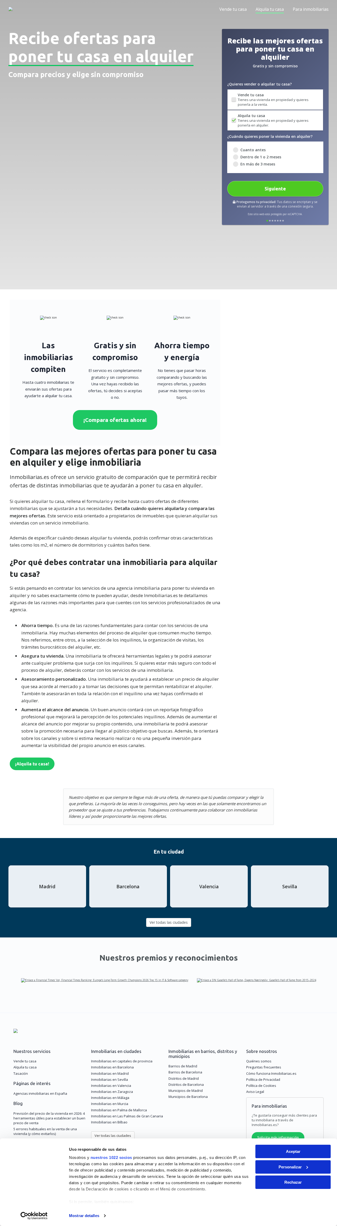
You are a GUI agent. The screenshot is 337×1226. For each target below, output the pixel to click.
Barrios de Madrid (182, 1066)
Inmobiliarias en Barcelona (112, 1067)
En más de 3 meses (257, 164)
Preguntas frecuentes (263, 1067)
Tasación (20, 1073)
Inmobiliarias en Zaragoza (112, 1091)
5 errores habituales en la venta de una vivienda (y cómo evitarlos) (45, 1131)
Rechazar (293, 1182)
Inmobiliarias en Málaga (110, 1097)
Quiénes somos (258, 1061)
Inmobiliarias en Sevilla (109, 1079)
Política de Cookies (261, 1085)
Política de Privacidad (263, 1079)
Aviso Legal (255, 1091)
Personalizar (290, 1167)
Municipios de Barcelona (188, 1096)
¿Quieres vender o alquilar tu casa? (259, 84)
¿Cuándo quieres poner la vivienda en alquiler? (270, 136)
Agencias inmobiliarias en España (40, 1093)
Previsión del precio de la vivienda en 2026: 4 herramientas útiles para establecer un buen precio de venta (49, 1118)
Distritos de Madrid (183, 1078)
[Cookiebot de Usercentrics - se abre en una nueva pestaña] (34, 1216)
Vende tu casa (233, 9)
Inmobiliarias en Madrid (110, 1073)
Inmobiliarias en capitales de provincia (121, 1061)
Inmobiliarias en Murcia (109, 1103)
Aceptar (293, 1151)
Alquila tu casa (270, 9)
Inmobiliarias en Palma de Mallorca (119, 1110)
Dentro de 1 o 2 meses (260, 156)
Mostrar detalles (84, 1215)
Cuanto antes (253, 149)
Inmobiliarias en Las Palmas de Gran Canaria (127, 1116)
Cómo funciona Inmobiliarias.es (271, 1073)
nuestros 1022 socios (111, 1157)
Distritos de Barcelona (186, 1084)
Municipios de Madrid (185, 1090)
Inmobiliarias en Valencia (111, 1085)
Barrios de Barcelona (185, 1072)
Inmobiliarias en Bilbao (109, 1122)
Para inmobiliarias (311, 9)
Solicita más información (278, 1137)
